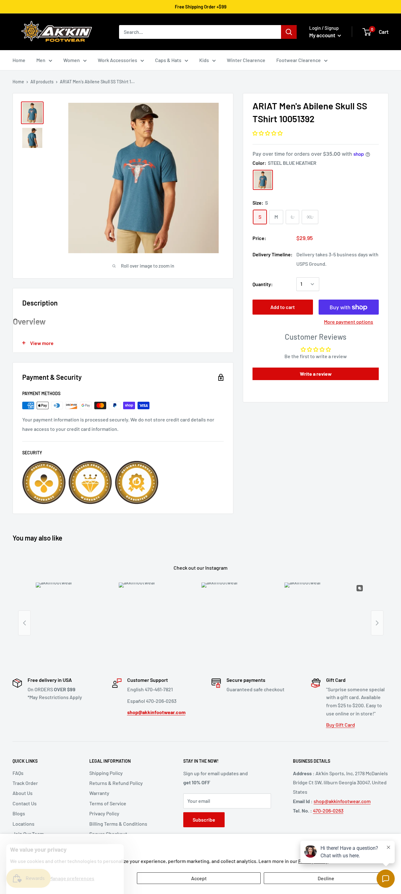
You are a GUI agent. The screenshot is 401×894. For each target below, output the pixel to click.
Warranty (99, 793)
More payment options (348, 322)
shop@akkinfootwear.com (342, 801)
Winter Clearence (246, 60)
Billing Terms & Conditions (118, 824)
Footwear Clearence (298, 60)
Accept (199, 878)
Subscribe (204, 820)
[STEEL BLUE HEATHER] (263, 180)
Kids (204, 60)
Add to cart (282, 307)
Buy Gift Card (340, 725)
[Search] (289, 32)
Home (19, 60)
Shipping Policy (106, 773)
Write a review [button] (316, 374)
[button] (268, 133)
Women (71, 60)
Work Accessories (117, 60)
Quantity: (263, 284)
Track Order (25, 783)
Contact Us (25, 803)
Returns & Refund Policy (116, 783)
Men (40, 60)
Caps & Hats (168, 60)
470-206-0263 (328, 810)
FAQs (18, 773)
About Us (23, 793)
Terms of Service (107, 803)
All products (42, 81)
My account (322, 35)
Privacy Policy (104, 813)
